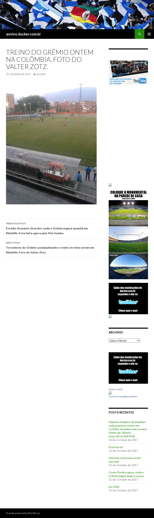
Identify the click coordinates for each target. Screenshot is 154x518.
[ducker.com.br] (110, 392)
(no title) (114, 486)
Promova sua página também (123, 396)
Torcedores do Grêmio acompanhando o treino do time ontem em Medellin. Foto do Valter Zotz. (50, 247)
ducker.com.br (116, 389)
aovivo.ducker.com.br (23, 34)
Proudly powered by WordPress (23, 513)
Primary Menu (149, 34)
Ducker (40, 74)
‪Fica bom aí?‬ (116, 447)
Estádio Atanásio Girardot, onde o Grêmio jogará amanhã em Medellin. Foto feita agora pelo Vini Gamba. (47, 228)
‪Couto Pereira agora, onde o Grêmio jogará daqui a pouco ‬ (127, 474)
